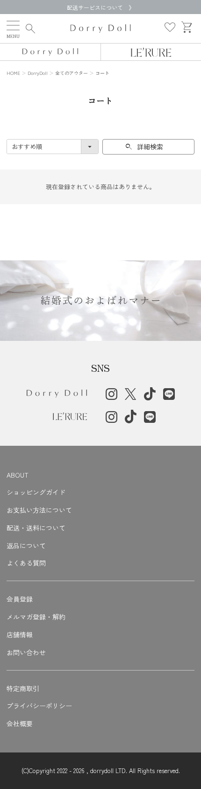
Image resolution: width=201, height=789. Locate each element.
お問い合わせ (26, 652)
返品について (26, 545)
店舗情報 (20, 634)
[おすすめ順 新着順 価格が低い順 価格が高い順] (53, 146)
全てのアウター (71, 72)
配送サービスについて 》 (100, 7)
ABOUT (18, 474)
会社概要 (20, 723)
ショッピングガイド (36, 492)
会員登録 (20, 599)
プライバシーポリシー (39, 705)
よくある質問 (26, 563)
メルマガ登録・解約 (36, 616)
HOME (13, 72)
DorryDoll (38, 72)
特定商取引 (23, 688)
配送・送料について (36, 527)
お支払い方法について (39, 510)
